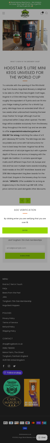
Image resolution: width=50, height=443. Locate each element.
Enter (25, 230)
